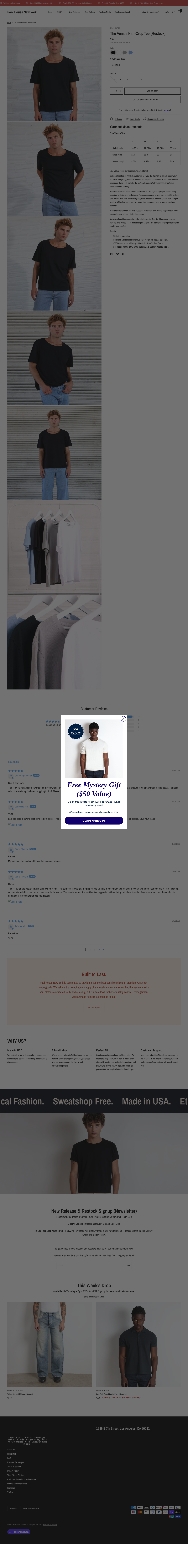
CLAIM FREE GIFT (94, 820)
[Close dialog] (123, 718)
